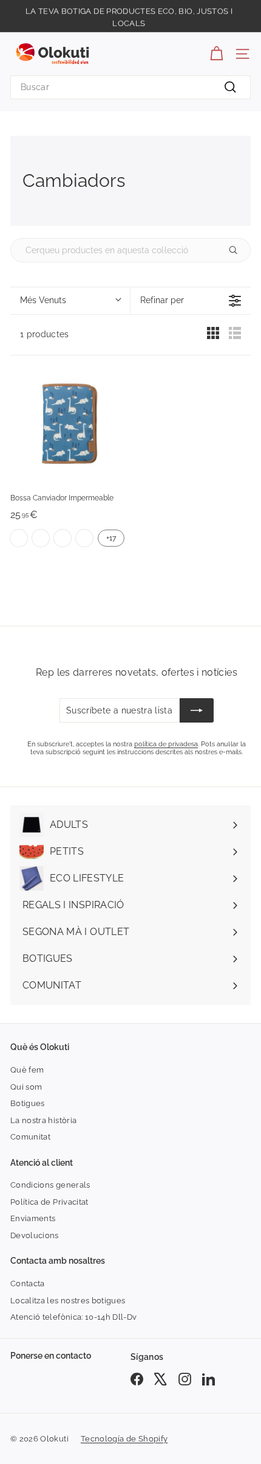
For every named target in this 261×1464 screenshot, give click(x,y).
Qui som (26, 1086)
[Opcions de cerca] (238, 250)
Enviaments (33, 1218)
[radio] (213, 336)
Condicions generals (50, 1184)
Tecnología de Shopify (124, 1438)
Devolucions (34, 1235)
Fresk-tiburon (84, 538)
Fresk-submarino (62, 538)
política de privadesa (166, 744)
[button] (70, 301)
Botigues (27, 1103)
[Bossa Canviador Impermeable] (68, 425)
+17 (111, 538)
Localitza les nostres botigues (68, 1300)
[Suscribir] (197, 710)
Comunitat (30, 1136)
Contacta (27, 1283)
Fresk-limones (40, 538)
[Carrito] (216, 54)
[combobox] (130, 87)
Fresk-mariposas (18, 538)
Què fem (27, 1069)
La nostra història (43, 1120)
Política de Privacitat (49, 1202)
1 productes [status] (44, 334)
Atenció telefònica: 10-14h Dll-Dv (73, 1317)
